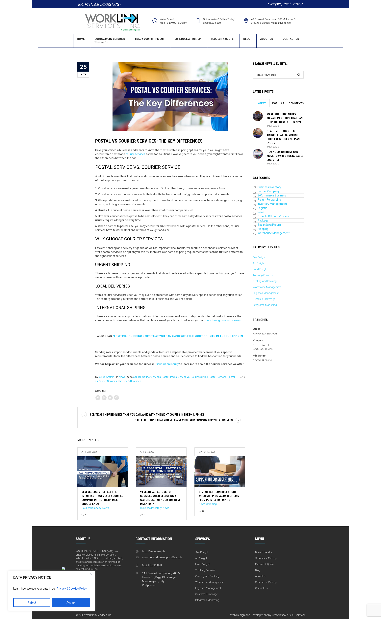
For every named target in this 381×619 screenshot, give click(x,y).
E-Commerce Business (272, 195)
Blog (257, 570)
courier (137, 376)
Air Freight (259, 263)
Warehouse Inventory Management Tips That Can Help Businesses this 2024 (285, 118)
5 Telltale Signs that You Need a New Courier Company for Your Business (184, 420)
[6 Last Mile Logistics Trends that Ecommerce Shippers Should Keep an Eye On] (258, 132)
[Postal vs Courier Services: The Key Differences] (170, 96)
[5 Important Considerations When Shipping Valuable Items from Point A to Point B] (219, 471)
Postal (165, 376)
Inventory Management (272, 203)
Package (263, 220)
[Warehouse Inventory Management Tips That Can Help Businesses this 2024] (258, 116)
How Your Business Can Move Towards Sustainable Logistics (285, 155)
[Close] (91, 574)
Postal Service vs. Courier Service (189, 376)
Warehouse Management (274, 233)
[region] (51, 591)
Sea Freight (259, 257)
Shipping (211, 503)
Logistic (262, 208)
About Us (260, 576)
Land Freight (260, 269)
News (122, 376)
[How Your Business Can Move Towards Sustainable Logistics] (258, 153)
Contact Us (261, 588)
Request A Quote (264, 564)
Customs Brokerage (264, 298)
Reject (32, 602)
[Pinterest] (116, 398)
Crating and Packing (265, 281)
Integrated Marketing (265, 304)
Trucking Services (263, 275)
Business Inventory (151, 507)
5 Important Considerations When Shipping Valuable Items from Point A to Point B (219, 495)
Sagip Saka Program (270, 224)
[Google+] (104, 398)
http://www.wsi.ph (153, 551)
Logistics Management (266, 293)
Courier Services (151, 376)
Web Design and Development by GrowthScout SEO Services (268, 615)
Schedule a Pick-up (266, 558)
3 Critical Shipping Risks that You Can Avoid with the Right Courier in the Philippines (146, 414)
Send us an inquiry (167, 364)
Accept (70, 602)
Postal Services (217, 376)
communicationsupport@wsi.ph (162, 557)
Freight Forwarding (269, 199)
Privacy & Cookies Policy (72, 588)
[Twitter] (110, 398)
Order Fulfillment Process (273, 216)
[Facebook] (97, 398)
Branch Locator (263, 552)
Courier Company (91, 507)
